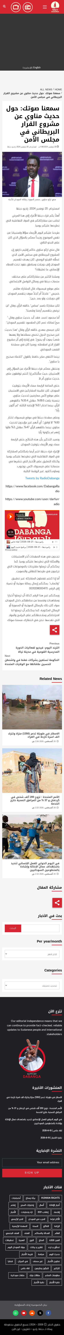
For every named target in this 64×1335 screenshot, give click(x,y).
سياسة (41, 1254)
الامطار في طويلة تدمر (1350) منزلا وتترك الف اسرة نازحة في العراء (33, 735)
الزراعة (57, 1226)
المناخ (41, 1240)
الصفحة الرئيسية (19, 1226)
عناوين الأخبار (54, 1261)
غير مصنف (37, 1261)
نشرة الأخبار (54, 1282)
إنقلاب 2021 (43, 1212)
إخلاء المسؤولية (22, 1305)
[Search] (4, 6)
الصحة (35, 1226)
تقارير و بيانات (36, 1247)
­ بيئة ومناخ (31, 1198)
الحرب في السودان (36, 1219)
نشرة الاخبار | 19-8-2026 (51, 1138)
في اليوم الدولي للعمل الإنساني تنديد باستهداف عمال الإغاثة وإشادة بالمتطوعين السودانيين (35, 866)
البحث (13, 928)
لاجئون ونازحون (42, 1268)
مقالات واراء (35, 1275)
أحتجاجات (16, 1198)
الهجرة (22, 1240)
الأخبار (13, 1212)
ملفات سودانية (17, 1275)
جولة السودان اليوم (16, 1247)
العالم (57, 1233)
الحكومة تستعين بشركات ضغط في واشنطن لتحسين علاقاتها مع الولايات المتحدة (32, 660)
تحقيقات (9, 1240)
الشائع (46, 1226)
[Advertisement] (32, 32)
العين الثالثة (54, 1240)
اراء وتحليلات (27, 1212)
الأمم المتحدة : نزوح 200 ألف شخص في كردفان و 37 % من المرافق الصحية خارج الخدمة (34, 800)
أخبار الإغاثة (54, 1205)
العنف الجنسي (12, 1233)
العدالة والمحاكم (42, 1233)
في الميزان (23, 1261)
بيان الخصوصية (39, 1305)
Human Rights (50, 1198)
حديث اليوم (54, 1254)
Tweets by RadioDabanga (42, 478)
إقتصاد (57, 1212)
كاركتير (57, 1268)
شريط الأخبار (27, 1254)
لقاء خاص (25, 1268)
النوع (32, 1240)
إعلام (13, 1205)
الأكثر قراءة (55, 1219)
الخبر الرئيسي (17, 1219)
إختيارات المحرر (27, 1205)
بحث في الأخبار (50, 916)
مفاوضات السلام (52, 1275)
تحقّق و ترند (54, 1247)
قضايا (10, 1261)
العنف (27, 1233)
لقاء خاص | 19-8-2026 (52, 1131)
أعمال (41, 1205)
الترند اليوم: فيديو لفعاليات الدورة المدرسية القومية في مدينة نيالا (37, 648)
